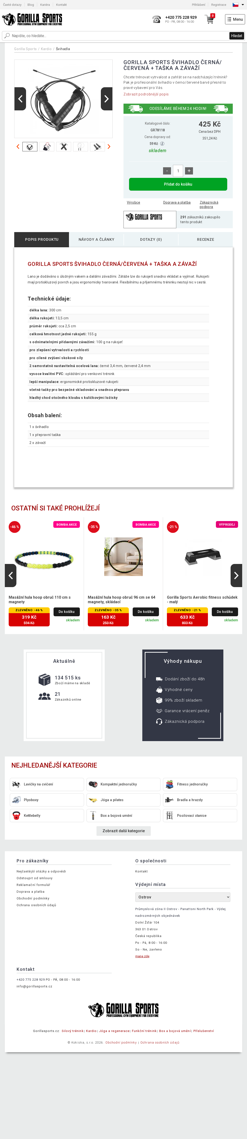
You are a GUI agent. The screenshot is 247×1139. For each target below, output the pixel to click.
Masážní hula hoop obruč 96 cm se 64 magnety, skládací (121, 599)
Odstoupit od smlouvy (35, 878)
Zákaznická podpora (209, 205)
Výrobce (133, 202)
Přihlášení (198, 5)
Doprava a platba (177, 202)
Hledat (236, 36)
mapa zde (142, 956)
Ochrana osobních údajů (36, 905)
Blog (30, 5)
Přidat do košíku (178, 184)
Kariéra (45, 5)
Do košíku (67, 612)
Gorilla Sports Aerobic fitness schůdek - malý (202, 599)
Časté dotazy (12, 5)
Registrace (218, 5)
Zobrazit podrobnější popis (146, 94)
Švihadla (63, 49)
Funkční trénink (144, 1031)
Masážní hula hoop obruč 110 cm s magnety (40, 599)
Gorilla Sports (25, 49)
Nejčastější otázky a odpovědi (41, 871)
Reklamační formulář (33, 885)
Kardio (46, 49)
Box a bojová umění (175, 1031)
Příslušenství (203, 1031)
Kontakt (61, 5)
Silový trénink (73, 1031)
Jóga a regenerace (114, 1031)
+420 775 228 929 (31, 979)
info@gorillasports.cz (34, 986)
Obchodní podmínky (33, 898)
